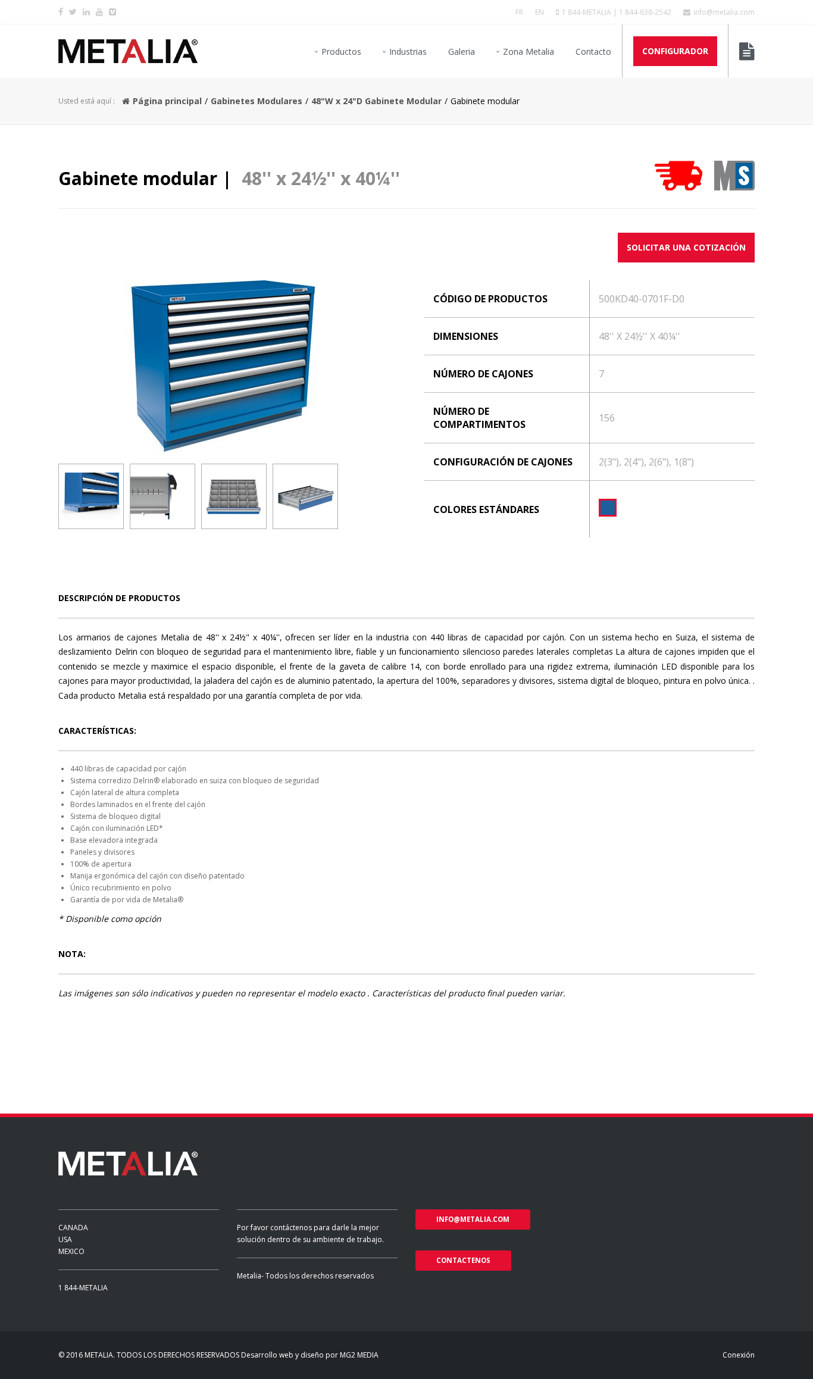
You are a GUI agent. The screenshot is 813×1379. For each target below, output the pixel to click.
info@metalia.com (724, 12)
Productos (341, 51)
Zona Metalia (528, 51)
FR (519, 12)
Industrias (408, 51)
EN (539, 12)
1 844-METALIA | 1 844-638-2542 (616, 12)
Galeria (461, 51)
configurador (675, 51)
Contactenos (463, 1260)
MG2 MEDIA (359, 1355)
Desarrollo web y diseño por (289, 1355)
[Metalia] (128, 51)
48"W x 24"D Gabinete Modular (376, 101)
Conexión (739, 1355)
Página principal (167, 101)
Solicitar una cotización (686, 247)
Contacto (593, 51)
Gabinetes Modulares (256, 101)
